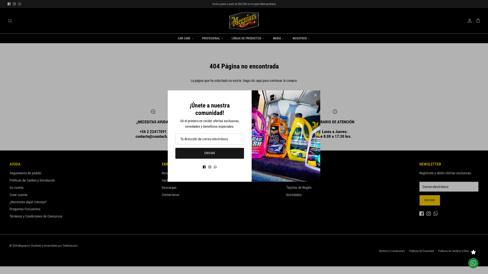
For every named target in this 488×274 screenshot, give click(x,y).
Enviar (209, 153)
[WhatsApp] (215, 167)
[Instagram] (209, 167)
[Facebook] (204, 167)
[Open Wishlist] (473, 252)
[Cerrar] (315, 95)
